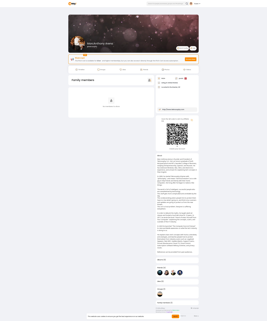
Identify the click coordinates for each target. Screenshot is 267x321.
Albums (160, 260)
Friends (160, 268)
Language (195, 308)
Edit (194, 48)
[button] (168, 4)
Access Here (190, 59)
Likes (159, 281)
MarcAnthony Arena (100, 43)
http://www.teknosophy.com (173, 109)
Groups (160, 289)
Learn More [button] (148, 316)
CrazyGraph (169, 312)
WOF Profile (183, 48)
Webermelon (175, 310)
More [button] (196, 316)
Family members (163, 303)
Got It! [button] (175, 316)
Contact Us (182, 316)
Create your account (177, 149)
